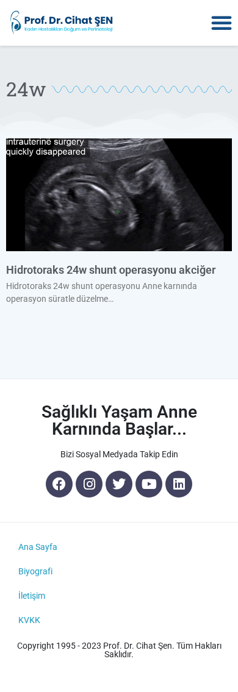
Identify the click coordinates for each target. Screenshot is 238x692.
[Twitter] (119, 484)
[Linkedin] (178, 484)
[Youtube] (148, 484)
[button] (221, 22)
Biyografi (35, 571)
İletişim (31, 596)
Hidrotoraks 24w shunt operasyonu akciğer (110, 269)
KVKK (29, 620)
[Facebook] (59, 484)
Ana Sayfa (37, 547)
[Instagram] (89, 484)
